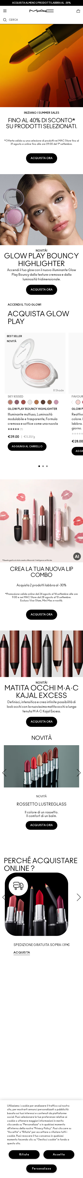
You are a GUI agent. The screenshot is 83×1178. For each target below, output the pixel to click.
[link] (41, 96)
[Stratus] (56, 402)
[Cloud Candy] (23, 402)
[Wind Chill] (29, 402)
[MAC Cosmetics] (41, 11)
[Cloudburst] (36, 402)
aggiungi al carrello (27, 446)
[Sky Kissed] (10, 402)
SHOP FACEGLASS (41, 839)
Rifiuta (24, 1154)
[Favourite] (77, 402)
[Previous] (73, 402)
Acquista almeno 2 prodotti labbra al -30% (41, 3)
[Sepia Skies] (49, 402)
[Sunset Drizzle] (16, 402)
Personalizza (41, 1168)
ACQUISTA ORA (42, 158)
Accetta (59, 1154)
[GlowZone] (43, 402)
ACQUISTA (22, 952)
